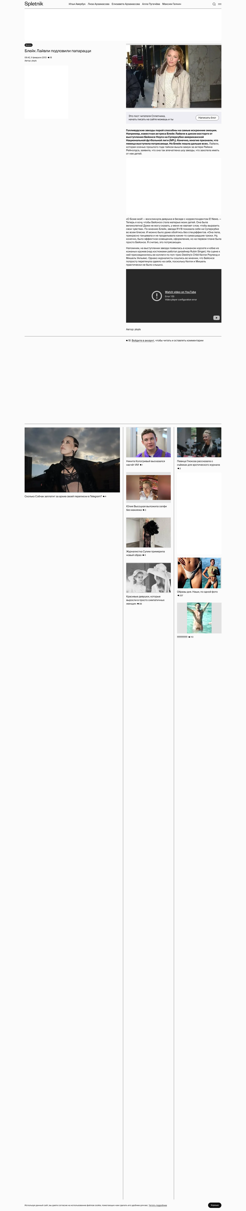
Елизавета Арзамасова (126, 4)
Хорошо (215, 1205)
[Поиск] (214, 4)
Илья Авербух (77, 4)
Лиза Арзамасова (98, 4)
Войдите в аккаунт (143, 340)
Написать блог (207, 117)
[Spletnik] (34, 4)
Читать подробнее (158, 1205)
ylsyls (138, 329)
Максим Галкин (171, 4)
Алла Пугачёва (151, 4)
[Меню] (219, 4)
